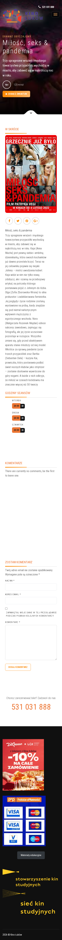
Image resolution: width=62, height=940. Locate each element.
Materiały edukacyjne (31, 855)
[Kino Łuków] (21, 16)
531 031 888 (48, 7)
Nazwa (10, 581)
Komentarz (12, 622)
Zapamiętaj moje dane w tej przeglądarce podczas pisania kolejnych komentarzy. (31, 614)
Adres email (13, 594)
